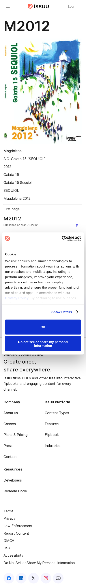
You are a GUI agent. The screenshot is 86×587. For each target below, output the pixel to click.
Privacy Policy (16, 298)
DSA (7, 548)
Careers (10, 424)
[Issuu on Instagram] (46, 578)
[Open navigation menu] (8, 6)
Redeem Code (15, 491)
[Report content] (78, 225)
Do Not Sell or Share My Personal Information (39, 563)
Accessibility (13, 555)
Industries (52, 445)
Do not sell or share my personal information (43, 343)
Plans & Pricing (16, 434)
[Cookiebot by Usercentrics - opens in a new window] (62, 239)
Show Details (61, 312)
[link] (72, 6)
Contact (10, 456)
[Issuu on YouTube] (58, 578)
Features (52, 424)
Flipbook (52, 434)
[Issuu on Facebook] (9, 578)
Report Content (16, 533)
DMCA (9, 540)
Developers (13, 480)
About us (11, 413)
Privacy (10, 518)
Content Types (57, 413)
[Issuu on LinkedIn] (21, 578)
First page (12, 209)
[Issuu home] (38, 6)
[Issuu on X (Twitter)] (33, 578)
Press (8, 445)
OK (43, 327)
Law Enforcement (18, 526)
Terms (8, 511)
